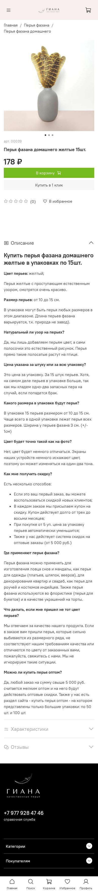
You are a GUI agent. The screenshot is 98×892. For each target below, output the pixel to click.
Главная (11, 25)
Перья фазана (36, 25)
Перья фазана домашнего (27, 31)
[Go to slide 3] (52, 135)
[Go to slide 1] (45, 135)
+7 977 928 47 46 (24, 813)
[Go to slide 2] (49, 135)
